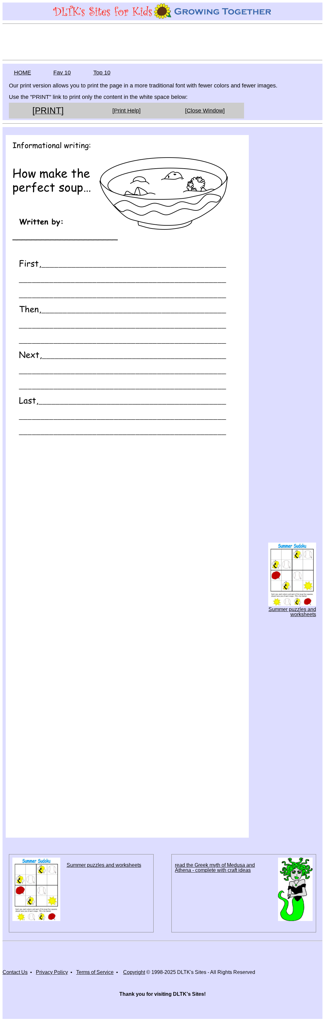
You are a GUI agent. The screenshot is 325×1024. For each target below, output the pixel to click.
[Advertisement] (162, 41)
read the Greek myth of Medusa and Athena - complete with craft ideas (215, 867)
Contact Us (15, 972)
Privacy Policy (52, 972)
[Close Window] (205, 110)
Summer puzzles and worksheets (292, 612)
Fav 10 (62, 72)
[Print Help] (126, 110)
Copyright (134, 972)
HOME (22, 72)
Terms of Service (95, 972)
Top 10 (101, 72)
